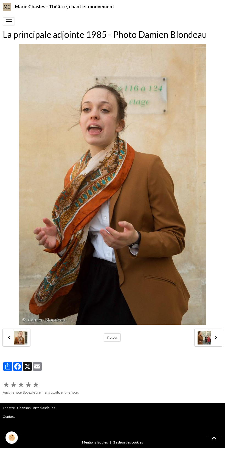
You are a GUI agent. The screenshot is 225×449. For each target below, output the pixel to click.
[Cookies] (11, 437)
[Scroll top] (214, 438)
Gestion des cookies (128, 442)
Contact (9, 416)
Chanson (24, 408)
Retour (112, 337)
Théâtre (9, 408)
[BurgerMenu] (9, 21)
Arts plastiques (44, 408)
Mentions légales (95, 442)
